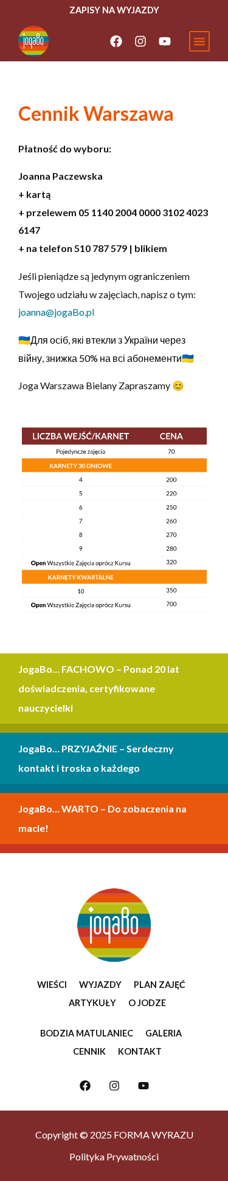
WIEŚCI (52, 984)
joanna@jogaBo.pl (56, 312)
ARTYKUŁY (92, 1003)
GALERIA (163, 1033)
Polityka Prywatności (114, 1156)
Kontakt (140, 1051)
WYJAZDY (100, 984)
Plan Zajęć (159, 984)
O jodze (147, 1003)
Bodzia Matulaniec (86, 1033)
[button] (199, 41)
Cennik (89, 1051)
